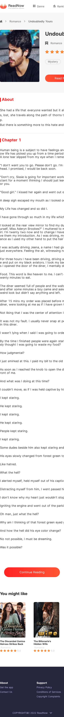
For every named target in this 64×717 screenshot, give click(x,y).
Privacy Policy (44, 687)
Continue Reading (32, 572)
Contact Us (6, 691)
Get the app (6, 687)
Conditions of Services (49, 691)
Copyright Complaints (48, 696)
